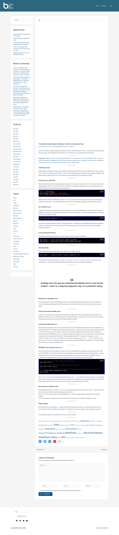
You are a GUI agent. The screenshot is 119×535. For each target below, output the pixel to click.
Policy (79, 425)
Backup (56, 421)
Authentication (46, 421)
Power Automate (17, 238)
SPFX (14, 264)
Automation (52, 421)
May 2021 (15, 182)
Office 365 (15, 223)
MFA (39, 425)
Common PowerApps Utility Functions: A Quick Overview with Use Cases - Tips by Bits (21, 69)
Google (15, 203)
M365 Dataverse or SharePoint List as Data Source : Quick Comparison (21, 73)
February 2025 (17, 144)
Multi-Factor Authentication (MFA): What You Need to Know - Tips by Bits (21, 99)
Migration (15, 215)
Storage (15, 266)
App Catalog (41, 421)
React (56, 429)
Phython (15, 231)
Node (48, 425)
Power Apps (16, 236)
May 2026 (15, 128)
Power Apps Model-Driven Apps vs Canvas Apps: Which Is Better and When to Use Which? (21, 113)
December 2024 (17, 149)
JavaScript (16, 205)
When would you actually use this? (62, 162)
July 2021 (15, 177)
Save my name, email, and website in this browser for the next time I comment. (61, 490)
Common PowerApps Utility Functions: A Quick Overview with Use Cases (21, 48)
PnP (14, 233)
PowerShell (16, 243)
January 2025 (16, 146)
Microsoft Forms (17, 210)
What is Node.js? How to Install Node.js (57, 175)
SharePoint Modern (93, 433)
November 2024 (17, 151)
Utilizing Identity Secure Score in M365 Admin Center (21, 102)
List (96, 421)
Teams (73, 437)
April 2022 (15, 174)
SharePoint (16, 251)
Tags (70, 437)
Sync (67, 437)
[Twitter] (20, 520)
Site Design (16, 261)
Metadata (99, 421)
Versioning (82, 437)
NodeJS (15, 221)
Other (14, 228)
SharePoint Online (48, 437)
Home (97, 5)
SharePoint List (80, 433)
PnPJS (76, 425)
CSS (14, 200)
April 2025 (15, 139)
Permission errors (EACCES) (63, 158)
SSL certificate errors (76, 158)
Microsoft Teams (17, 213)
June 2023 (16, 166)
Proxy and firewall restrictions (89, 158)
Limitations (92, 421)
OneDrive (15, 226)
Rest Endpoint (72, 429)
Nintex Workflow (17, 218)
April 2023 (15, 172)
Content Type (67, 421)
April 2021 (15, 184)
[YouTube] (23, 520)
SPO (63, 437)
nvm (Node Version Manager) (54, 173)
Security (15, 249)
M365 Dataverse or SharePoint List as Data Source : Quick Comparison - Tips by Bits (21, 108)
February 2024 (17, 159)
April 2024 (15, 156)
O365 (56, 424)
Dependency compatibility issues (51, 160)
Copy (102, 191)
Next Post (105, 449)
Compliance (61, 421)
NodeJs (51, 425)
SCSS (14, 246)
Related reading (75, 162)
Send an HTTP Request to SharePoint (51, 433)
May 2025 (15, 136)
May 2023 (15, 169)
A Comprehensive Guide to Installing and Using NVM (52, 409)
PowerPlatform (41, 429)
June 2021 (16, 179)
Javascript (84, 421)
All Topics (103, 5)
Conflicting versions (50, 158)
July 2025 (15, 131)
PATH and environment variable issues (70, 160)
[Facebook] (16, 520)
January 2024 (16, 161)
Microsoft (15, 208)
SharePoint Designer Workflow (21, 254)
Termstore (77, 437)
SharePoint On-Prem (18, 256)
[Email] (27, 520)
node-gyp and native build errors (89, 160)
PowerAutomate (99, 425)
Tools (111, 5)
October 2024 (16, 154)
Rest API (63, 429)
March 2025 (16, 141)
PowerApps (16, 241)
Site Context (16, 259)
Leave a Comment (43, 146)
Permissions (67, 425)
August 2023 (16, 164)
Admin (15, 198)
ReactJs (59, 429)
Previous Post (39, 449)
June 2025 (16, 133)
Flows (75, 421)
